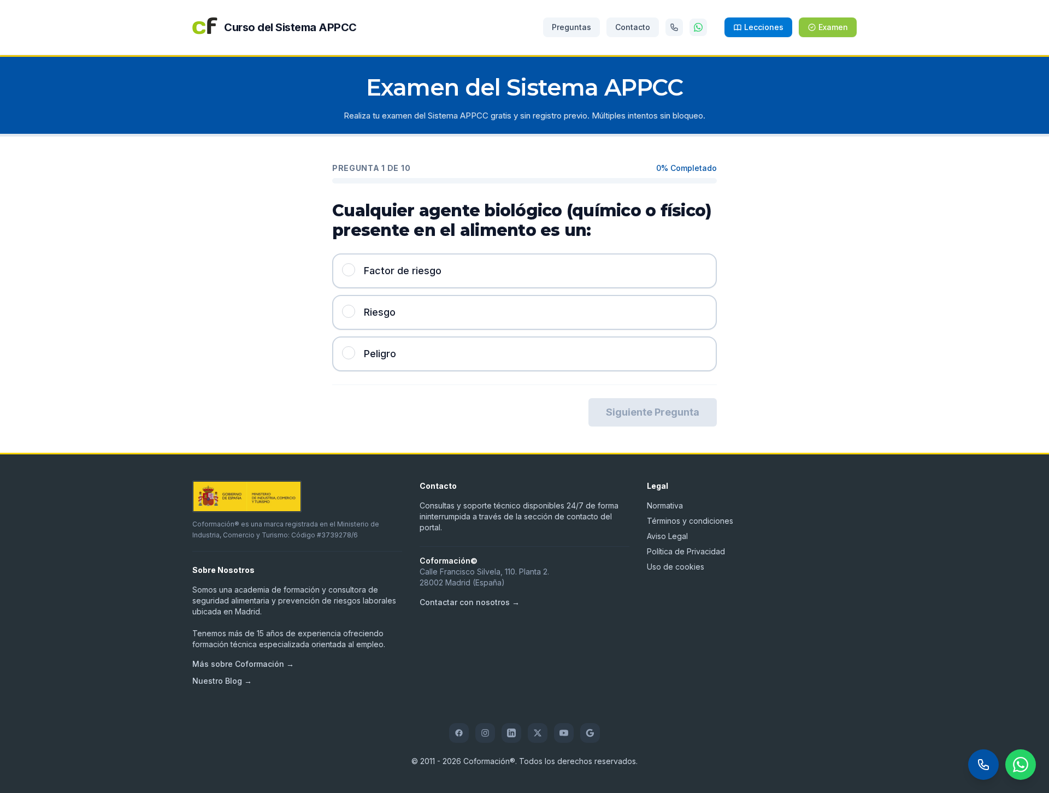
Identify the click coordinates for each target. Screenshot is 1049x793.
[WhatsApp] (698, 27)
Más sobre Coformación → (243, 663)
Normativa (665, 505)
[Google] (590, 733)
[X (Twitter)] (537, 733)
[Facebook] (459, 733)
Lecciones (763, 27)
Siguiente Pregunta (652, 412)
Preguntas (571, 27)
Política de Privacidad (686, 551)
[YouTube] (564, 733)
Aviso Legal (667, 536)
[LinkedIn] (511, 733)
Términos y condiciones (690, 520)
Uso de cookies (675, 566)
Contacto (632, 27)
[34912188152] (674, 27)
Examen (833, 27)
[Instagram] (485, 733)
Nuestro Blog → (222, 680)
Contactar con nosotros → (470, 602)
